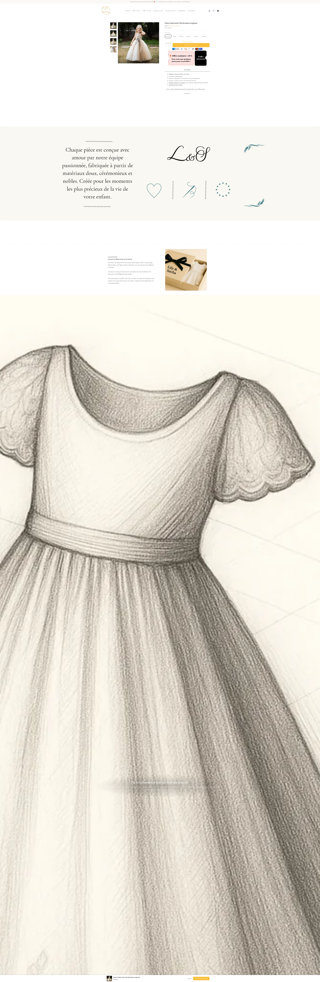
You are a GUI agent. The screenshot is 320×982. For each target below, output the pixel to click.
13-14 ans (203, 36)
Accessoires (191, 10)
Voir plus (186, 93)
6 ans (174, 36)
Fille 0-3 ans (136, 10)
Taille (167, 33)
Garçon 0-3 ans (158, 10)
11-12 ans (196, 36)
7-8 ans (181, 36)
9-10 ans (188, 36)
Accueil (127, 10)
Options (115, 979)
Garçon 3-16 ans (170, 10)
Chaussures (181, 10)
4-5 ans (168, 36)
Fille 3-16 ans (147, 10)
